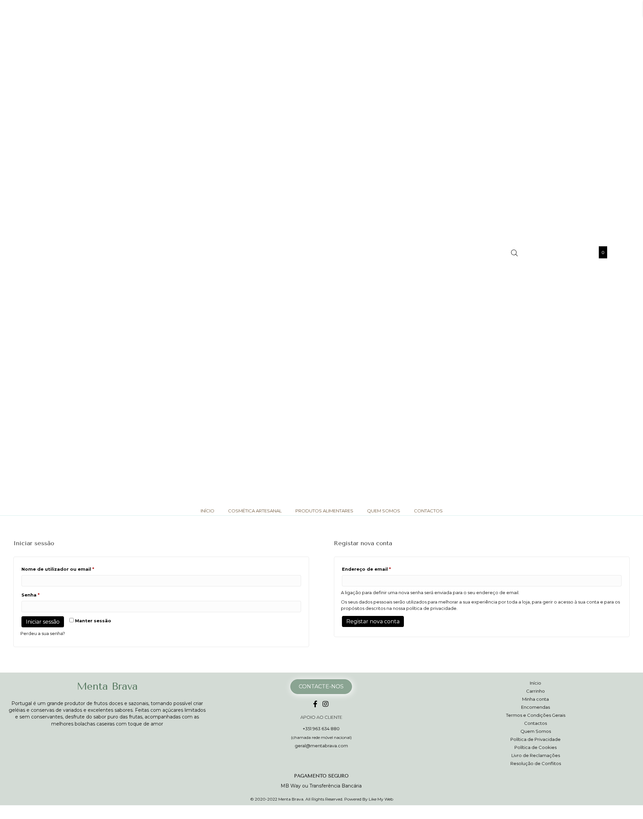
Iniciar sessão (43, 622)
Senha (45, 594)
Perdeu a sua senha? (42, 633)
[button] (315, 704)
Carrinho (535, 691)
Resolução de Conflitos (535, 763)
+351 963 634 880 (321, 728)
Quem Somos (383, 510)
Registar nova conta (373, 621)
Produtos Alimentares (324, 510)
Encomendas (535, 707)
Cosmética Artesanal (255, 510)
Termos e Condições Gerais (535, 715)
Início (207, 510)
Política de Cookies (535, 747)
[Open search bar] (514, 253)
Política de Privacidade (535, 739)
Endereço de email (381, 569)
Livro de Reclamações (535, 755)
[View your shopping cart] (595, 252)
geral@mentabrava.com (321, 745)
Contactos (428, 510)
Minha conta (535, 699)
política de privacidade (431, 608)
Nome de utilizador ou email (72, 569)
